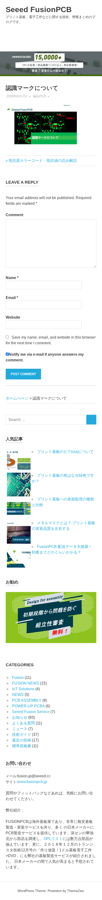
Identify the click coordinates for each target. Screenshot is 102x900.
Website (13, 317)
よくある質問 (23, 723)
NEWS (18, 695)
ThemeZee (75, 891)
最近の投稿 (21, 740)
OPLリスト (53, 839)
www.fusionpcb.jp (32, 782)
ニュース (19, 729)
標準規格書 (21, 746)
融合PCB (39, 96)
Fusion (18, 678)
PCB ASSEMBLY (27, 700)
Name (12, 278)
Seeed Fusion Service (31, 712)
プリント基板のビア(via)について (67, 452)
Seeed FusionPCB (39, 9)
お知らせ (19, 717)
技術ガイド (21, 734)
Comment (14, 215)
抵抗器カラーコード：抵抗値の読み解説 (42, 161)
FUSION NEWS (25, 683)
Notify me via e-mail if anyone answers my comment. (45, 357)
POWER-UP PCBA (28, 706)
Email (12, 298)
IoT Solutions (23, 689)
